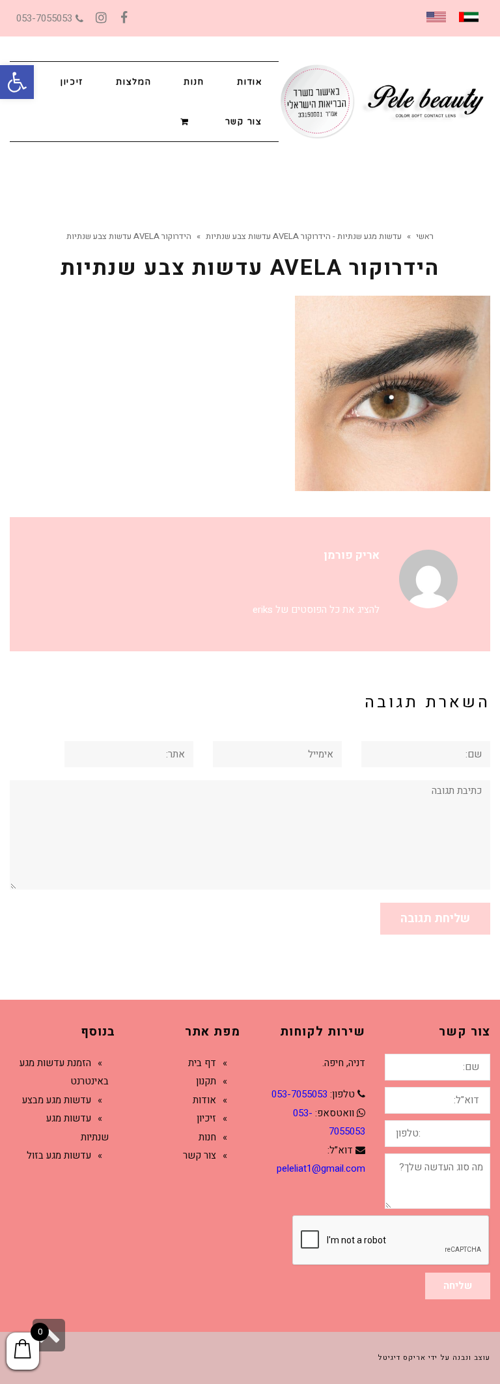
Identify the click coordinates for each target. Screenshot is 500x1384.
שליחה (457, 1285)
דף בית (202, 1063)
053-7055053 (44, 18)
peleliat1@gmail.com (321, 1168)
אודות (204, 1100)
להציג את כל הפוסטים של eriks (316, 609)
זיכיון (206, 1118)
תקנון (206, 1081)
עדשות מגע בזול (59, 1155)
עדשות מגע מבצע (56, 1100)
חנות (207, 1137)
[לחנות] (186, 120)
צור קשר (199, 1155)
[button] (17, 82)
